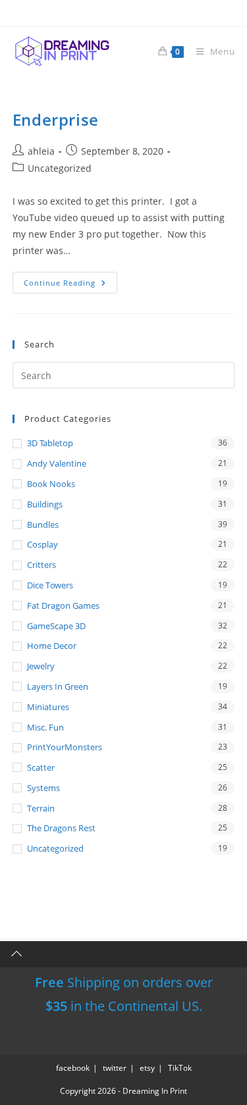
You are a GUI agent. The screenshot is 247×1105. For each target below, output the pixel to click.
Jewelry (41, 666)
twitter (114, 1067)
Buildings (45, 504)
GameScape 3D (56, 626)
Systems (43, 788)
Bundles (43, 524)
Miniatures (48, 707)
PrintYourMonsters (64, 747)
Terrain (41, 808)
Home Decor (51, 646)
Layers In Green (57, 686)
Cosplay (42, 544)
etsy (147, 1067)
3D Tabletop (50, 443)
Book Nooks (51, 484)
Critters (41, 565)
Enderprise (56, 119)
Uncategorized (60, 168)
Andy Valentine (56, 463)
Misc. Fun (45, 727)
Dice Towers (50, 585)
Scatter (41, 767)
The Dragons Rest (61, 828)
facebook (73, 1067)
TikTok (180, 1067)
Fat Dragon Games (63, 605)
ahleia (41, 151)
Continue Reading (70, 282)
